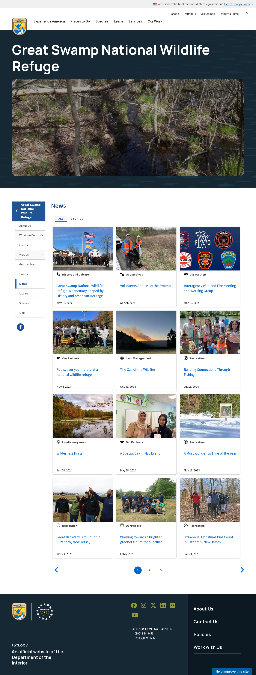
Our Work (155, 21)
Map (22, 313)
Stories (77, 218)
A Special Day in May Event (140, 453)
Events (23, 274)
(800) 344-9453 (144, 633)
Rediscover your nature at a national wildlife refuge (77, 372)
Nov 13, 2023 (192, 470)
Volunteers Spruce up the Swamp (145, 285)
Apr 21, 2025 (127, 303)
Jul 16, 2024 (191, 386)
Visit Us (24, 254)
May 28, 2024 (128, 470)
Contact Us (26, 245)
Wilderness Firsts (69, 453)
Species (102, 21)
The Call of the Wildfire (137, 369)
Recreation (197, 358)
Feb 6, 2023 (127, 554)
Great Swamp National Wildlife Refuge (31, 211)
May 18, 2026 (65, 303)
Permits (189, 14)
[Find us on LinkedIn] (164, 605)
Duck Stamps (207, 14)
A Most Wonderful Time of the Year (210, 453)
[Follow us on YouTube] (136, 615)
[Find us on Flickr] (174, 605)
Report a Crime (229, 14)
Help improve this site (232, 671)
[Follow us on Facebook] (135, 605)
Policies (202, 634)
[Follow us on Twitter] (154, 605)
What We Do (27, 235)
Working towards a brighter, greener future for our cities (141, 539)
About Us (25, 226)
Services (135, 21)
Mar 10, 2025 (192, 303)
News (23, 283)
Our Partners (198, 274)
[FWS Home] (19, 27)
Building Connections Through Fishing (207, 372)
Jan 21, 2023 (191, 554)
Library (23, 293)
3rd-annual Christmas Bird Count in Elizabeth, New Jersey (208, 539)
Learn (118, 21)
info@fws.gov (145, 638)
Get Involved (27, 264)
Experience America (49, 21)
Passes (174, 14)
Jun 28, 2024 (64, 470)
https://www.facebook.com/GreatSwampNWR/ (31, 327)
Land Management (138, 358)
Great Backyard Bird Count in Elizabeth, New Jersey (78, 539)
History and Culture (75, 274)
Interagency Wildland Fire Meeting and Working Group (210, 288)
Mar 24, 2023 (64, 554)
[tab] (61, 218)
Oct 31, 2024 (128, 386)
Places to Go (80, 21)
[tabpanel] (147, 399)
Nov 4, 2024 (64, 386)
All (61, 218)
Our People (133, 525)
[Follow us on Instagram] (145, 605)
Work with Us (208, 647)
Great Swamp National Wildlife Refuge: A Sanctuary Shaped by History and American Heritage (80, 290)
